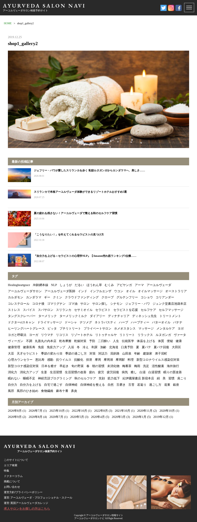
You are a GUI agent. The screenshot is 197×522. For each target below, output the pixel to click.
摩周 (98, 359)
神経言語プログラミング (55, 378)
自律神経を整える (92, 384)
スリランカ (63, 309)
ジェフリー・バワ (137, 303)
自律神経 (71, 384)
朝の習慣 (98, 366)
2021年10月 (122, 410)
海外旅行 (173, 366)
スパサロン (45, 309)
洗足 (146, 366)
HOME (8, 23)
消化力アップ (29, 372)
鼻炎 (74, 390)
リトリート (127, 334)
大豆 (11, 353)
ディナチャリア (118, 316)
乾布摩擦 (65, 341)
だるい (79, 285)
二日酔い (104, 341)
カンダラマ (33, 297)
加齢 (103, 347)
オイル (130, 291)
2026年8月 (15, 410)
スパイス (29, 309)
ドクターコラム (13, 476)
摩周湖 (108, 359)
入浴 (71, 347)
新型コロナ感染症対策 (23, 366)
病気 (125, 372)
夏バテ (146, 347)
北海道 (113, 347)
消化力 (12, 372)
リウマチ (47, 334)
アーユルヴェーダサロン (25, 291)
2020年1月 (139, 416)
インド (82, 291)
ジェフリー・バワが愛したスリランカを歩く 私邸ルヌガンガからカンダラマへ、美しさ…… (89, 170)
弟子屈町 (161, 353)
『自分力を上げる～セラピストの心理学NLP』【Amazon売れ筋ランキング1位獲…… (85, 255)
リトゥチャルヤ (106, 334)
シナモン (116, 303)
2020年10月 (167, 410)
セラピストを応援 (125, 309)
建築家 (147, 353)
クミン (57, 297)
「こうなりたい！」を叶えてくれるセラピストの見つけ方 (69, 234)
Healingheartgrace (19, 285)
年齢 (137, 353)
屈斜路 (114, 353)
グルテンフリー (127, 297)
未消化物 (113, 366)
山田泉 (126, 353)
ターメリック (47, 316)
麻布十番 (62, 390)
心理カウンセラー (20, 359)
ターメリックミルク (73, 316)
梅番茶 (126, 366)
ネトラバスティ (105, 322)
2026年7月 (36, 410)
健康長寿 (29, 347)
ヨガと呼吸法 (17, 334)
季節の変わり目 (52, 353)
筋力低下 (114, 378)
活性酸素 (158, 366)
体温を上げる (146, 341)
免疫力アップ (56, 347)
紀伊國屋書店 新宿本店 (138, 378)
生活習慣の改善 (75, 372)
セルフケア (148, 309)
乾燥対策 (80, 341)
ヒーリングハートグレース (26, 328)
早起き (64, 366)
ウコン (118, 291)
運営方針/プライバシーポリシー (23, 492)
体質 (161, 341)
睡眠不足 (29, 378)
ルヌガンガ (163, 334)
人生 (116, 341)
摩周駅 (120, 359)
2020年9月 (15, 416)
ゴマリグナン (56, 303)
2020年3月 (119, 416)
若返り (141, 384)
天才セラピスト (27, 353)
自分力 (12, 384)
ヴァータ (180, 334)
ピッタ (52, 328)
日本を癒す (49, 366)
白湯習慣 (154, 372)
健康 (179, 341)
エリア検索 (10, 465)
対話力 (103, 353)
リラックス (145, 334)
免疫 (41, 347)
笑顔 (102, 378)
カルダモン (15, 297)
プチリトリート (70, 328)
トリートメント (170, 316)
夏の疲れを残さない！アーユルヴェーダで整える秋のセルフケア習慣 (75, 213)
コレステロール (18, 303)
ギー (47, 297)
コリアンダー (165, 297)
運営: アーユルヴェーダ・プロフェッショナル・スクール (38, 497)
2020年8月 (36, 416)
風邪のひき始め (27, 390)
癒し (134, 372)
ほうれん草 (94, 285)
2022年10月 (79, 410)
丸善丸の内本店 (45, 341)
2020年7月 (56, 416)
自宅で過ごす (53, 384)
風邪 (11, 390)
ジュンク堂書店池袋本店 (169, 303)
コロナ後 (38, 303)
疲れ (92, 372)
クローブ (107, 297)
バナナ (177, 322)
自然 (111, 384)
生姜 (44, 372)
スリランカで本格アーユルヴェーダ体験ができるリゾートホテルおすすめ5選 (80, 191)
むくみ (109, 285)
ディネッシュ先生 (144, 316)
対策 (92, 353)
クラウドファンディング (82, 297)
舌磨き (121, 384)
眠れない (14, 378)
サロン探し (100, 303)
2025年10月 (57, 410)
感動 (50, 359)
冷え (86, 347)
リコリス (62, 334)
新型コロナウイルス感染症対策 (157, 359)
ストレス (14, 309)
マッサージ (146, 328)
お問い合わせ (12, 486)
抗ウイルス (63, 359)
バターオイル (161, 322)
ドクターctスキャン (21, 322)
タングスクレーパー (22, 316)
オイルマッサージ (150, 291)
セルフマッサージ (171, 309)
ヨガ (181, 328)
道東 (167, 384)
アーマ (139, 285)
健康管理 (14, 347)
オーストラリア (176, 291)
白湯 (142, 372)
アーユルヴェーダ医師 (59, 291)
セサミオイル (83, 309)
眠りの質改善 (172, 372)
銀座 (176, 384)
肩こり (181, 378)
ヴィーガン (15, 341)
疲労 (101, 372)
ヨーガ (33, 334)
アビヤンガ (124, 285)
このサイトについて (16, 459)
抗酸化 (78, 359)
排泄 (89, 359)
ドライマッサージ (49, 322)
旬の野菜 (77, 366)
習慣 (171, 378)
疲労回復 (113, 372)
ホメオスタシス (125, 328)
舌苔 (131, 384)
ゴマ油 (73, 303)
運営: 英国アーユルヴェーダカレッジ (26, 502)
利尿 (94, 347)
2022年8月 (101, 410)
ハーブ (123, 322)
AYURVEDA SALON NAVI (44, 5)
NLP (54, 285)
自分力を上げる (30, 384)
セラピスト (103, 309)
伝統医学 (128, 341)
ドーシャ (71, 322)
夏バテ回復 (161, 347)
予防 (92, 341)
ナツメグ (86, 322)
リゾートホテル (82, 334)
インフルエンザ (100, 291)
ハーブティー (140, 322)
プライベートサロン (97, 328)
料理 (131, 359)
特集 (6, 470)
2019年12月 (161, 416)
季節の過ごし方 (76, 353)
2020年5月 (77, 416)
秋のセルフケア (85, 378)
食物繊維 (47, 390)
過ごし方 (155, 384)
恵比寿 (39, 359)
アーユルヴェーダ (159, 285)
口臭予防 (127, 347)
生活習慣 (56, 372)
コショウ (147, 297)
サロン (84, 303)
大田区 (176, 347)
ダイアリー (97, 316)
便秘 (170, 341)
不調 (29, 341)
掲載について (12, 481)
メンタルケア (165, 328)
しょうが (66, 285)
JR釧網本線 (40, 285)
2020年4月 (98, 416)
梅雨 (137, 366)
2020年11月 (145, 410)
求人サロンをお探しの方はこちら (27, 508)
